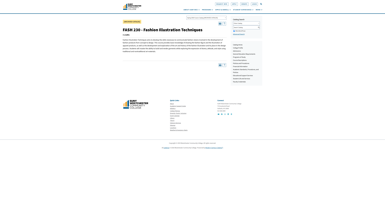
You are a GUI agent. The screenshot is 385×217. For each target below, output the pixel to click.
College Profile (238, 48)
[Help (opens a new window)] (224, 23)
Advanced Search (239, 34)
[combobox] (206, 18)
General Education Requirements (244, 54)
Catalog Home (237, 45)
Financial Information (240, 66)
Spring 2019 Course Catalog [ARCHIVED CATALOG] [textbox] (202, 18)
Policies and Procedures (241, 63)
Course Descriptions (240, 60)
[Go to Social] (218, 114)
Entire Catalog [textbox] (238, 23)
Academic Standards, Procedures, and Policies (246, 71)
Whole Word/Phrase (240, 31)
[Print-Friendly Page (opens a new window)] (220, 23)
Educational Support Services (243, 75)
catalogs (166, 148)
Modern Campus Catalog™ (214, 148)
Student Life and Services (241, 79)
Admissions (237, 51)
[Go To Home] (132, 6)
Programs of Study (239, 57)
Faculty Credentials (239, 82)
